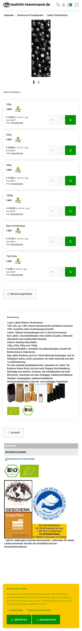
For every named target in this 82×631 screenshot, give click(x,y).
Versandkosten (16, 123)
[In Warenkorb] (70, 120)
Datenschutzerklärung (39, 610)
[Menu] (77, 5)
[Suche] (58, 5)
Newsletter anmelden (15, 452)
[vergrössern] (41, 48)
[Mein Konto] (63, 4)
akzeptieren (47, 619)
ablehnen (20, 619)
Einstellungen (16, 610)
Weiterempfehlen (21, 293)
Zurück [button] (15, 432)
